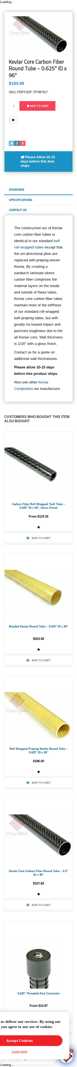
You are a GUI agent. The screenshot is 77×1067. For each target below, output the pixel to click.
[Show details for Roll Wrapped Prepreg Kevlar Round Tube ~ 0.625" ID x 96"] (38, 710)
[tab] (38, 190)
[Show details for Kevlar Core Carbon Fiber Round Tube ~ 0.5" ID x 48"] (38, 832)
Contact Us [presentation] (18, 210)
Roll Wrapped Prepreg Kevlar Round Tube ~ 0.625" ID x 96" (39, 750)
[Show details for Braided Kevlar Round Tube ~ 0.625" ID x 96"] (38, 588)
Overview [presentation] (16, 189)
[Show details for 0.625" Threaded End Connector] (38, 954)
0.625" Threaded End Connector (39, 993)
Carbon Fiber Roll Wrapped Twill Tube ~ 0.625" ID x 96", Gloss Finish (38, 506)
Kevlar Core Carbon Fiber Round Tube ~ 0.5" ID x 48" (38, 872)
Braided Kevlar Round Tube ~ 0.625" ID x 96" (38, 626)
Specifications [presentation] (20, 200)
